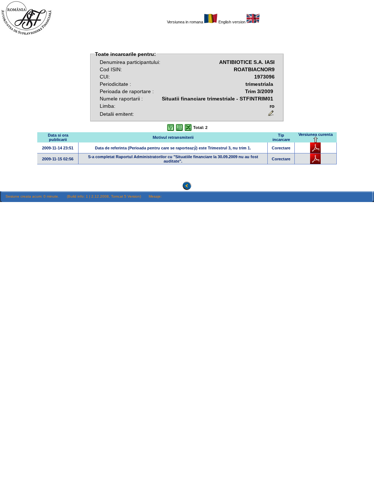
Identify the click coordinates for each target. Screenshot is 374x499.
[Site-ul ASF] (26, 35)
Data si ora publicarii (58, 137)
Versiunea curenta (315, 134)
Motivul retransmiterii (173, 137)
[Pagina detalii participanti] (210, 22)
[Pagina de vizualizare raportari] (187, 188)
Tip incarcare (281, 137)
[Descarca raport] (315, 151)
